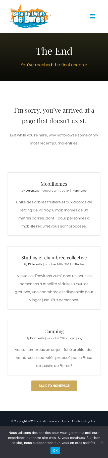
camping (76, 338)
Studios (79, 264)
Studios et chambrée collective (54, 257)
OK (55, 450)
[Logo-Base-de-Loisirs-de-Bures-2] (29, 6)
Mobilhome (79, 190)
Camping (54, 331)
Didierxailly (32, 190)
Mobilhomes (54, 183)
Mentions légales (83, 421)
